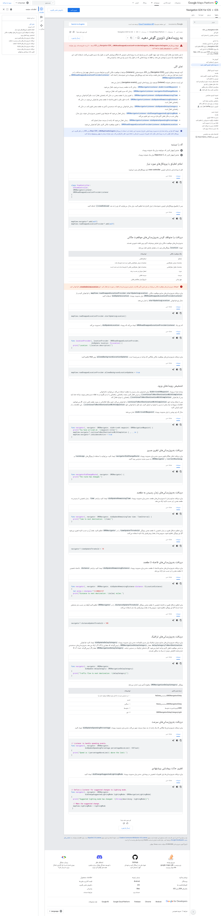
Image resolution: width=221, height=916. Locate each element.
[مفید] (73, 32)
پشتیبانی (89, 889)
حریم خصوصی (176, 911)
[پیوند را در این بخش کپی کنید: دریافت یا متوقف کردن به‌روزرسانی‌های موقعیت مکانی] (125, 237)
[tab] (178, 175)
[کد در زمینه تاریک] (177, 182)
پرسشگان (184, 881)
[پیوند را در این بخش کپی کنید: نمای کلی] (171, 66)
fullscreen (7, 9)
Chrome (148, 902)
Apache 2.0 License (94, 838)
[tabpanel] (126, 190)
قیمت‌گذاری (166, 3)
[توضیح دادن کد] (173, 182)
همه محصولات (93, 902)
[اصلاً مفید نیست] (70, 32)
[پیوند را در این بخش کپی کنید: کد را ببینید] (168, 144)
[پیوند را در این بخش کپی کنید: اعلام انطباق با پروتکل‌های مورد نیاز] (144, 164)
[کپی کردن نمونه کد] (181, 182)
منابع (193, 15)
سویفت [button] (178, 176)
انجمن (137, 3)
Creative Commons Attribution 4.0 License (133, 838)
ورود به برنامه (7, 3)
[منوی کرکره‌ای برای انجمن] (132, 3)
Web (138, 889)
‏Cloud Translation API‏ (146, 24)
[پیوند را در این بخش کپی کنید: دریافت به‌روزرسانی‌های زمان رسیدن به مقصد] (134, 492)
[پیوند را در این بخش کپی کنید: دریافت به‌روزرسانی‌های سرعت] (149, 722)
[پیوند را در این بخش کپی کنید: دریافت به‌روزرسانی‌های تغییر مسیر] (144, 450)
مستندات (156, 3)
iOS (216, 10)
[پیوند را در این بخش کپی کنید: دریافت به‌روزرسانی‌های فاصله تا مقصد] (141, 562)
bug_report (11, 9)
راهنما (216, 15)
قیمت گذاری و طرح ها (85, 881)
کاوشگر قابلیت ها (182, 885)
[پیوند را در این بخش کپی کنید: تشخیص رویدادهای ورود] (155, 386)
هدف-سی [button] (169, 176)
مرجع (209, 15)
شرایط (185, 911)
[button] (125, 150)
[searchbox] (205, 22)
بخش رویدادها (96, 134)
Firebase (137, 902)
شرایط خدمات (88, 892)
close (3, 9)
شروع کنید (73, 10)
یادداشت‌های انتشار (165, 48)
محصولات (178, 3)
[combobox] (43, 3)
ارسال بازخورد (75, 38)
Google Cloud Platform (121, 902)
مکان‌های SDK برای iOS (180, 889)
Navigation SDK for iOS (198, 10)
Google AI (105, 902)
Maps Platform (205, 2)
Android (137, 881)
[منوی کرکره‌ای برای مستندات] (151, 3)
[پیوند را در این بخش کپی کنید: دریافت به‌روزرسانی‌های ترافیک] (149, 636)
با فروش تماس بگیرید (56, 10)
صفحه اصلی (179, 32)
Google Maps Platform (156, 32)
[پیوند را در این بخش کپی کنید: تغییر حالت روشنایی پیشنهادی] (149, 768)
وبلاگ (144, 3)
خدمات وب (136, 892)
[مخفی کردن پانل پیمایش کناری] (193, 912)
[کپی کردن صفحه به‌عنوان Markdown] (131, 38)
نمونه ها (201, 15)
